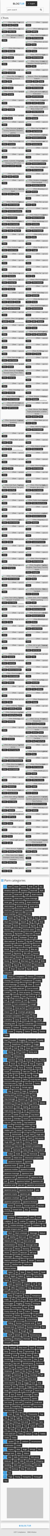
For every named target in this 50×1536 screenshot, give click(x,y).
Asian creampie (33, 902)
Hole (23, 1138)
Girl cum (7, 1114)
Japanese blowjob (30, 1202)
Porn (10, 836)
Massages (8, 1256)
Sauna (19, 1367)
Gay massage (9, 1099)
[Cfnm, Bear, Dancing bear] (37, 751)
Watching (11, 276)
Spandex (35, 295)
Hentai (18, 1130)
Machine (35, 1249)
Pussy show (16, 1307)
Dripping (19, 1031)
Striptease (8, 1371)
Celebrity (11, 709)
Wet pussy (35, 1457)
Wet (9, 1457)
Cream (24, 1020)
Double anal (38, 1048)
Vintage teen (9, 1453)
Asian (16, 886)
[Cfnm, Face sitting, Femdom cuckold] (13, 798)
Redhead (20, 1327)
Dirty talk (7, 1048)
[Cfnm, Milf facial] (13, 814)
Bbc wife (27, 953)
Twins (20, 1434)
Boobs (10, 918)
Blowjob (7, 926)
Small (15, 1355)
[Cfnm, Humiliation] (13, 215)
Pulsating (26, 1315)
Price (15, 25)
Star (12, 1394)
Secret (19, 1410)
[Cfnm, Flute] (37, 420)
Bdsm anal (8, 957)
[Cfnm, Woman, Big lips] (13, 849)
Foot (34, 334)
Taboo (7, 1422)
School (13, 1351)
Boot (41, 732)
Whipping (39, 1461)
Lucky (34, 851)
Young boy (27, 1477)
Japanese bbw (36, 1177)
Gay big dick (25, 1103)
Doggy (36, 1044)
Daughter (35, 572)
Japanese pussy (10, 1190)
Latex (31, 1217)
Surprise (11, 657)
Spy (5, 1347)
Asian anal (34, 906)
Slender (21, 1387)
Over (6, 1288)
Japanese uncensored (35, 1185)
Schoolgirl (27, 1394)
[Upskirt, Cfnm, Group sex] (13, 318)
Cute (14, 992)
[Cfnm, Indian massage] (13, 305)
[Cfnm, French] (37, 790)
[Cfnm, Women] (13, 736)
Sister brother (9, 1383)
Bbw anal (17, 929)
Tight (18, 1418)
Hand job (11, 663)
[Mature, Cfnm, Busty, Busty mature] (37, 77)
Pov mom (20, 1319)
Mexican (23, 1252)
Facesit (34, 118)
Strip (39, 1383)
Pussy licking (32, 1319)
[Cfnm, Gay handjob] (37, 128)
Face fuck (28, 1083)
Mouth (7, 1264)
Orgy (10, 622)
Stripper (40, 321)
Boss (14, 949)
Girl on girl (36, 650)
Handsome (38, 1130)
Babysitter (8, 973)
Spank (17, 1371)
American (8, 898)
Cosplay (33, 1000)
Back (6, 969)
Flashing (38, 1067)
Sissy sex (11, 289)
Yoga (10, 1477)
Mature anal (9, 1241)
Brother (21, 941)
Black (6, 922)
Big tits (33, 926)
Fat (5, 1075)
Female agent (27, 1087)
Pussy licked (9, 1319)
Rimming (7, 1331)
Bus (36, 918)
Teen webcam (10, 1434)
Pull (34, 1315)
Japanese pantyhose (12, 1202)
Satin (26, 1367)
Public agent (33, 1299)
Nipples (23, 1280)
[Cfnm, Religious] (13, 565)
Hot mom (28, 1130)
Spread (17, 1335)
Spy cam (16, 1363)
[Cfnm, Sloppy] (37, 699)
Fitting (38, 354)
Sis (38, 1351)
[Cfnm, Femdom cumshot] (37, 135)
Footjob (29, 1067)
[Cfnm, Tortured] (13, 141)
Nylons (28, 1276)
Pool (40, 1315)
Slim (14, 1387)
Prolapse (36, 1303)
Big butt (15, 961)
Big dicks (7, 965)
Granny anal (9, 1095)
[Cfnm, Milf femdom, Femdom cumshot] (13, 404)
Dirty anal (32, 1040)
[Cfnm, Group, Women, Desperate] (37, 720)
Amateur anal (22, 906)
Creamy (7, 1027)
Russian (19, 1323)
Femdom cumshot (38, 138)
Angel (27, 894)
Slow (30, 1371)
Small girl (28, 1390)
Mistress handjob (38, 609)
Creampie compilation (13, 1016)
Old (39, 1284)
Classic (7, 1012)
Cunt (25, 1000)
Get (25, 1111)
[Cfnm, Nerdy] (37, 299)
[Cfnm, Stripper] (37, 520)
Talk (35, 1434)
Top (41, 1414)
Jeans (12, 1181)
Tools (6, 1437)
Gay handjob (37, 131)
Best (41, 922)
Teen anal (24, 1422)
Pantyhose (36, 1296)
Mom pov (28, 1264)
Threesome (32, 1414)
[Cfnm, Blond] (37, 619)
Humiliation (12, 218)
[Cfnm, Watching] (13, 273)
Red (43, 1327)
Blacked (7, 929)
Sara (36, 1394)
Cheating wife (9, 1023)
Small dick (38, 1402)
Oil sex (22, 1292)
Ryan (39, 1323)
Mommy (26, 1249)
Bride (43, 961)
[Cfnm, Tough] (37, 247)
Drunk (10, 1031)
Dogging (22, 1040)
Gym (34, 1095)
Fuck (14, 1067)
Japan (21, 1165)
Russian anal (29, 1323)
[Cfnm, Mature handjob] (37, 215)
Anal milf (33, 890)
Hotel (17, 1138)
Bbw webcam (9, 941)
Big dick (29, 941)
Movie (17, 1249)
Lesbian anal (22, 1217)
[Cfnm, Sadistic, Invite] (13, 299)
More (19, 1241)
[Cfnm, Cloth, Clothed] (37, 100)
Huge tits (18, 1142)
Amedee (11, 393)
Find (31, 1064)
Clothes (16, 1027)
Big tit (29, 969)
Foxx (34, 45)
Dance (10, 194)
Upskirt (5, 321)
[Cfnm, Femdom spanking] (13, 208)
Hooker (7, 1150)
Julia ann (21, 1185)
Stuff (10, 1335)
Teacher (18, 1426)
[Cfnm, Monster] (13, 48)
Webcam (7, 1461)
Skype (37, 1371)
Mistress (40, 1260)
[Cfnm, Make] (13, 539)
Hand (31, 1134)
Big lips (18, 851)
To (11, 1426)
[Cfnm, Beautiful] (37, 680)
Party (10, 1296)
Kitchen (41, 1205)
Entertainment (37, 308)
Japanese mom (10, 1165)
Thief (12, 1430)
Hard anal (16, 1150)
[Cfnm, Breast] (37, 189)
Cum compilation (21, 1004)
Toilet (5, 468)
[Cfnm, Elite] (13, 868)
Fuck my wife (35, 1079)
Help (10, 25)
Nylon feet (38, 1276)
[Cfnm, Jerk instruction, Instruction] (37, 92)
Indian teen (18, 1158)
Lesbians (36, 1225)
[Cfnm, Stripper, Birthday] (37, 396)
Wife (16, 1457)
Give (16, 1103)
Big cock (7, 937)
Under (18, 1445)
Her (33, 1126)
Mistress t (11, 786)
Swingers (7, 1375)
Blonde (38, 941)
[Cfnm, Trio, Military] (37, 686)
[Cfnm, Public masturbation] (37, 500)
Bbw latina (18, 945)
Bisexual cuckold (38, 616)
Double (13, 1040)
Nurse (6, 1280)
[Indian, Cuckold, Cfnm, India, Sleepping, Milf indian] (13, 162)
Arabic (10, 58)
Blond (34, 622)
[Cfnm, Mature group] (37, 446)
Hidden (27, 1126)
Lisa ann (41, 1221)
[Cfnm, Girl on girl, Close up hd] (37, 646)
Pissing (27, 1303)
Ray (33, 741)
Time (25, 1418)
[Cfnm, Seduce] (37, 807)
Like (15, 1221)
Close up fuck (20, 1008)
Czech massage (10, 984)
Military (10, 683)
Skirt (23, 1379)
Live (6, 1225)
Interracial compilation (33, 1158)
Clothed (41, 103)
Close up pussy (24, 992)
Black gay (36, 945)
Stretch (7, 1387)
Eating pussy (12, 715)
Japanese (28, 1161)
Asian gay (8, 902)
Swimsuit (17, 1375)
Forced (28, 1060)
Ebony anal (33, 1052)
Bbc (35, 922)
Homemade (16, 1134)
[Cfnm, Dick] (13, 440)
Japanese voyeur (10, 1194)
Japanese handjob (26, 1190)
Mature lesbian (10, 1268)
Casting (22, 984)
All (36, 886)
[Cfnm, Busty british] (13, 790)
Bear (16, 194)
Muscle (15, 1252)
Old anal (13, 1292)
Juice (28, 1165)
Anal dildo (29, 910)
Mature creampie (11, 1260)
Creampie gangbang (26, 1012)
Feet (36, 1060)
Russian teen (9, 1327)
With (15, 1461)
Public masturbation (39, 503)
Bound (35, 953)
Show (22, 1355)
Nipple (13, 1276)
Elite (9, 871)
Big (30, 922)
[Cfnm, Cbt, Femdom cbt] (13, 446)
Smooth (7, 1342)
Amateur (24, 890)
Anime (23, 886)
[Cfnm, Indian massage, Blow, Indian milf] (37, 108)
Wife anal (29, 1461)
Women (41, 724)
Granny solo (34, 1111)
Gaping (25, 1107)
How (10, 177)
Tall (5, 1426)
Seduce (34, 810)
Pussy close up (10, 1311)
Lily (44, 1225)
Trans (40, 1422)
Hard (30, 1138)
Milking (34, 32)
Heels (34, 786)
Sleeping (17, 1339)
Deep (35, 1031)
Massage (33, 1233)
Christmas (8, 1008)
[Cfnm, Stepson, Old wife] (13, 807)
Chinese (30, 976)
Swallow (34, 1367)
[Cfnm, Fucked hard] (13, 247)
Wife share (31, 1469)
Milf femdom (12, 408)
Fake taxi (26, 1071)
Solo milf (18, 1402)
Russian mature (33, 1327)
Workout (15, 1469)
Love (38, 1217)
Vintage (32, 1449)
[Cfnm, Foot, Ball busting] (37, 331)
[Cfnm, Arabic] (13, 55)
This (6, 1430)
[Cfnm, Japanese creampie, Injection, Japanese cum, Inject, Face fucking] (37, 799)
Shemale (26, 1339)
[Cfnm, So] (37, 273)
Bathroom (29, 957)
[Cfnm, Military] (13, 680)
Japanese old (38, 1181)
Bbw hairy (25, 961)
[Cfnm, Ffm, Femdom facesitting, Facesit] (13, 77)
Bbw (22, 918)
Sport (6, 1367)
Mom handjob (13, 769)
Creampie (40, 976)
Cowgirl (33, 1004)
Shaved (42, 1339)
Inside (18, 1154)
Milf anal (33, 1252)
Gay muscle (8, 1107)
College (39, 1020)
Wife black (24, 1457)
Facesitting (16, 1071)
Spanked (11, 425)
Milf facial (11, 817)
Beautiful (35, 683)
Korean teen (17, 1209)
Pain (31, 1307)
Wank (34, 774)
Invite (18, 302)
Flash (25, 1064)
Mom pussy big (13, 750)
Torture (28, 1434)
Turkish (32, 1426)
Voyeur (11, 1449)
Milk (36, 1237)
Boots (16, 926)
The (24, 1430)
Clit (39, 996)
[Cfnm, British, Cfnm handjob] (13, 364)
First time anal (10, 1083)
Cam (24, 996)
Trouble (11, 110)
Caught (7, 996)
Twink (40, 1426)
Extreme (35, 594)
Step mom (23, 1347)
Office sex (11, 32)
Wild (33, 321)
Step (20, 1351)
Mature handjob (38, 218)
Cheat (38, 1027)
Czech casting (33, 1008)
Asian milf (18, 894)
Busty (41, 81)
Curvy (17, 1020)
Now (29, 1272)
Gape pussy (8, 1111)
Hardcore (8, 1146)
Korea (10, 1205)
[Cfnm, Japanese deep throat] (13, 36)
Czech (37, 984)
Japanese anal (9, 1185)
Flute (34, 423)
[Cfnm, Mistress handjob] (37, 606)
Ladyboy (7, 1221)
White (6, 1469)
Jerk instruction (37, 97)
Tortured (11, 144)
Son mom (8, 1402)
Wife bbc (37, 1465)
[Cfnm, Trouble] (13, 107)
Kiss (26, 1209)
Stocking (17, 1359)
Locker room (37, 629)
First (22, 1075)
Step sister (27, 1359)
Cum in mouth (32, 988)
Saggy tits (31, 1387)
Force (21, 1067)
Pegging (19, 1303)
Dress (6, 1044)
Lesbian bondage (17, 1225)
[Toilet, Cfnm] (13, 465)
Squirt (32, 1347)
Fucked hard (12, 250)
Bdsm (43, 918)
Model (31, 1260)
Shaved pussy (35, 1335)
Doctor (42, 1031)
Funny (37, 1083)
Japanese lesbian (23, 1181)
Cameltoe (8, 1020)
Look (28, 1225)
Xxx (9, 1473)
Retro (16, 1331)
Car (5, 1000)
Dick (9, 442)
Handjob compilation (33, 1146)
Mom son (22, 1237)
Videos (26, 1453)
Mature (29, 81)
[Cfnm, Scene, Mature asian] (37, 325)
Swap (6, 1390)
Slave (29, 1355)
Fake (34, 1071)
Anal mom (18, 910)
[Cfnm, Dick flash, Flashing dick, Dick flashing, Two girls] (13, 486)
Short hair (39, 1390)
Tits (5, 1418)
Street (6, 1379)
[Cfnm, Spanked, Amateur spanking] (13, 421)
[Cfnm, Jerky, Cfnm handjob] (13, 115)
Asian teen (18, 898)
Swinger (13, 1347)
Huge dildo (8, 1142)
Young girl (37, 1477)
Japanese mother (11, 1169)
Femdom (11, 1060)
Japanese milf (9, 1177)
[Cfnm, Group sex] (13, 280)
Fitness (17, 1079)
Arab (31, 886)
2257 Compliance (20, 1532)
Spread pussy (28, 1363)
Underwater (9, 1445)
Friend (6, 1087)
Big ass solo (23, 949)
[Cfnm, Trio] (37, 202)
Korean (18, 1205)
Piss (13, 1299)
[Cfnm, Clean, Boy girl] (13, 228)
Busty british (12, 793)
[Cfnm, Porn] (13, 833)
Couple (27, 1016)
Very (33, 66)
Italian (42, 1154)
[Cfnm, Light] (13, 840)
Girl (29, 1099)
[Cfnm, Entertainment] (37, 305)
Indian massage (37, 112)
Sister (25, 1335)
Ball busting (42, 334)
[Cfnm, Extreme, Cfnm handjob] (37, 590)
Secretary (39, 1363)
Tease (33, 1422)
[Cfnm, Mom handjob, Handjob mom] (13, 765)
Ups (17, 1441)
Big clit (16, 965)
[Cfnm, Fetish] (13, 85)
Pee (24, 1299)
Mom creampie (21, 1233)
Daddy (40, 1040)
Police (27, 1311)
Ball (35, 969)
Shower (7, 1355)
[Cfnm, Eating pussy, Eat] (13, 712)
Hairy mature (39, 1150)
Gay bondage (35, 1118)
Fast (28, 1075)
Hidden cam (9, 1130)
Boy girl (17, 231)
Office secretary (37, 780)
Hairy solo (27, 1150)
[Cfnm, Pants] (37, 48)
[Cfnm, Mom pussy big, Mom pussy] (13, 746)
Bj (17, 918)
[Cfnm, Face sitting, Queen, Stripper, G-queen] (13, 598)
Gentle (16, 1114)
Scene (34, 328)
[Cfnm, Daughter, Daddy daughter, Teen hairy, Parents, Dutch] (37, 567)
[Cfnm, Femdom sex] (37, 141)
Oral (6, 1292)
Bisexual (7, 953)
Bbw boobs (38, 965)
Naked (20, 1276)
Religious (11, 568)
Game (34, 1103)
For (19, 1064)
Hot (25, 1134)
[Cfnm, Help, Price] (13, 22)
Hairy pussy (38, 1138)
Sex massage (9, 1410)
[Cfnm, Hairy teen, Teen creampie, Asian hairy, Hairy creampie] (13, 857)
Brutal (6, 949)
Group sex (12, 282)
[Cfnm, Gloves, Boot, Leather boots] (37, 728)
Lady (25, 1229)
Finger (35, 1075)
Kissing (7, 1209)
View (18, 1449)
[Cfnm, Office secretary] (37, 777)
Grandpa (17, 1118)
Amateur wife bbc (11, 890)
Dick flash (11, 490)
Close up (11, 378)
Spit (41, 1375)
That (31, 1418)
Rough (23, 1331)
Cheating (36, 992)
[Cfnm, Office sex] (13, 29)
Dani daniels (12, 360)
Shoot (19, 709)
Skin (23, 1371)
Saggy (26, 1383)
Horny (27, 1142)
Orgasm (27, 1284)
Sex (12, 1367)
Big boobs (19, 933)
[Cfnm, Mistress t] (13, 784)
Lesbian (11, 1217)
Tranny (15, 1422)
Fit (33, 354)
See (41, 1359)
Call (13, 1012)
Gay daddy (17, 1122)
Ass (41, 886)
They (31, 1430)
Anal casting (19, 902)
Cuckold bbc (29, 1023)
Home (6, 1134)
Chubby (38, 980)
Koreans (34, 1209)
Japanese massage (11, 1173)
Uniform (25, 1441)
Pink (42, 1299)
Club (34, 1016)
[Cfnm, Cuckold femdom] (37, 539)
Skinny (15, 1342)
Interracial (33, 1154)
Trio (33, 205)
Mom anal (8, 1249)
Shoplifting (16, 1406)
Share (19, 1394)
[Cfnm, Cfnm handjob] (37, 35)
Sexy (19, 1383)
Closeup (7, 980)
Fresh (13, 1064)
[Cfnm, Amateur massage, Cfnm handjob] (37, 181)
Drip (21, 1048)
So (33, 276)
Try (37, 1418)
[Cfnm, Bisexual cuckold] (37, 613)
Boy (40, 926)
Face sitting (12, 603)
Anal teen (8, 910)
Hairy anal (8, 1138)
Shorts (6, 1406)
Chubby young (27, 1027)
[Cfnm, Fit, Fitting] (37, 351)
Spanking (7, 1339)
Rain (40, 417)
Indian (5, 166)
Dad (6, 1040)
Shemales (27, 1406)
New (22, 1272)
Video (19, 1453)
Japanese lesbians (15, 1161)
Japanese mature (27, 1169)
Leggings (31, 1221)
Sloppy (34, 702)
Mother (13, 1237)
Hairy (10, 1126)
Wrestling (28, 1465)
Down (28, 1048)
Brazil (37, 933)
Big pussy (17, 953)
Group (10, 94)
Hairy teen (12, 862)
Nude (43, 1272)
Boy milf (21, 969)
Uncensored (36, 1441)
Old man (37, 1288)
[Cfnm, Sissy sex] (13, 286)
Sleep (35, 1339)
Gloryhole (34, 1107)
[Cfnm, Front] (13, 820)
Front (10, 823)
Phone (6, 1307)
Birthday (11, 722)
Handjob (18, 1126)
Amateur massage (38, 185)
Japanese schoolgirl (35, 1198)
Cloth (34, 103)
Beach (23, 922)
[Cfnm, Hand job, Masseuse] (13, 660)
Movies (23, 1260)
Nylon (10, 1272)
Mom (10, 1233)
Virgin (25, 1449)
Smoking (7, 1359)
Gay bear (7, 1118)
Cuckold (12, 166)
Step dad (15, 1379)
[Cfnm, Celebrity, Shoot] (13, 706)
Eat (20, 715)
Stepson (11, 810)
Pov (19, 1299)
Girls (34, 603)
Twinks (43, 1434)
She (35, 1359)
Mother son (16, 1264)
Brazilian (39, 957)
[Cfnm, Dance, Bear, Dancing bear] (13, 190)
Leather (23, 1221)
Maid (31, 1237)
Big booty (8, 933)
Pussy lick (8, 1315)
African (28, 914)
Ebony (10, 1052)
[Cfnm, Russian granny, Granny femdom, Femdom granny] (13, 130)
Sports (34, 1398)
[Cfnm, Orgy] (13, 619)
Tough (34, 250)
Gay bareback (29, 1122)
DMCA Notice (31, 1532)
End (17, 1052)
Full (11, 1075)
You (5, 1480)
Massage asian (32, 1245)
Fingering (39, 1064)
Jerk (23, 1198)
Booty (6, 961)
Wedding (7, 1465)
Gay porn (21, 1099)
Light (10, 843)
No (17, 1272)
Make (10, 542)
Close (10, 976)
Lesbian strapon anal (12, 1229)
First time (8, 1079)
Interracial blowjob (38, 845)
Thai (23, 1414)
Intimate (7, 1158)
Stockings (34, 1375)
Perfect (17, 1315)
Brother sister (28, 929)
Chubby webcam (17, 988)
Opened (18, 1284)
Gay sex (7, 1122)
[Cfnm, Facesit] (37, 115)
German (19, 1095)
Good (25, 1118)
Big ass (29, 918)
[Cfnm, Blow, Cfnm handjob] (37, 576)
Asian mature (37, 894)
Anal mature (9, 906)
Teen (10, 1414)
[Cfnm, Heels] (37, 784)
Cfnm (4, 25)
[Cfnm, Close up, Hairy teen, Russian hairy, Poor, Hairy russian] (13, 372)
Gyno (27, 1095)
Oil (34, 1284)
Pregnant (18, 1296)
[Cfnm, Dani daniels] (13, 357)
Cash (20, 1023)
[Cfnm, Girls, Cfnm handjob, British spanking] (37, 598)
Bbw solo (29, 933)
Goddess (35, 224)
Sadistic (11, 302)
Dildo (6, 1035)
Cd (11, 1000)
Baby (39, 929)
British (10, 367)
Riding (10, 1323)
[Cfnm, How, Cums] (13, 174)
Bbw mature (27, 965)
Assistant (11, 73)
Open (10, 1284)
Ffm (9, 81)
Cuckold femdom (38, 542)
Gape (24, 1091)
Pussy (27, 1296)
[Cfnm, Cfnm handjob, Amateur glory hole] (37, 486)
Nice (6, 1276)
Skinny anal (31, 1379)
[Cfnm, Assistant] (13, 70)
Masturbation (9, 1245)
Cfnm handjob (37, 38)
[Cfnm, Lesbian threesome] (13, 758)
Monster (11, 51)
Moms (6, 1252)
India (25, 1154)
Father (25, 1079)
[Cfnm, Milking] (37, 29)
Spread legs (29, 1351)
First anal (15, 1087)
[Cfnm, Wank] (37, 771)
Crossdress (40, 1023)
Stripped (7, 1398)
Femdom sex (36, 144)
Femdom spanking (14, 211)
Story (36, 1355)
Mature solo (28, 1256)
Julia (37, 1190)
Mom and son (28, 1241)
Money (20, 1245)
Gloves (34, 417)
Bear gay (33, 937)
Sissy (6, 1351)
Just (5, 1181)
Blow (34, 579)
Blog (18, 3)
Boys (13, 969)
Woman (11, 851)
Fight (20, 1083)
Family (20, 1060)
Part (25, 1307)
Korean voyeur (30, 1205)
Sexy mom (37, 1406)
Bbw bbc (18, 957)
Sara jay (7, 1363)
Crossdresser (27, 980)
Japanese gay (25, 1194)
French (34, 793)
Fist (40, 1071)
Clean (10, 231)
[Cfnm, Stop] (13, 699)
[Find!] (40, 9)
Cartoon (17, 1000)
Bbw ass (34, 949)
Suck (33, 1383)
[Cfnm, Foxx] (37, 42)
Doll (15, 1048)
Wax (22, 1469)
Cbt (9, 449)
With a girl (18, 1465)
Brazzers (24, 926)
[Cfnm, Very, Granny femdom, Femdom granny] (37, 62)
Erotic (23, 1052)
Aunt (41, 890)
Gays (18, 1107)
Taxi (25, 1426)
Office (13, 1288)
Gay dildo (25, 1114)
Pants (34, 51)
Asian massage (31, 898)
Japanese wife (23, 1177)
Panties (35, 1311)
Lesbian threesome (15, 761)
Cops (32, 1020)
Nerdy (34, 302)
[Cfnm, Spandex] (37, 293)
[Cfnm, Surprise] (13, 654)
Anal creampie (10, 914)
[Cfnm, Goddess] (37, 221)
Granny (17, 1091)
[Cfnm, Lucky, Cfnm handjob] (37, 849)
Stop (10, 702)
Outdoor (21, 1288)
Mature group (37, 449)
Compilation (20, 976)
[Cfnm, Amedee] (13, 390)
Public (6, 1299)
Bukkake (23, 937)
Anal (10, 886)
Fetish (10, 88)
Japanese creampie (39, 804)
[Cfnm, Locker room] (37, 626)
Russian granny (13, 136)
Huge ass (40, 1134)
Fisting (42, 1060)
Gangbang (33, 1091)
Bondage (14, 922)
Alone (20, 914)
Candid (7, 992)
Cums (16, 177)
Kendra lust (8, 1213)
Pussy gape (8, 1303)
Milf (5, 1237)
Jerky (10, 118)
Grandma (8, 1103)
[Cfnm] (37, 22)
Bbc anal (34, 961)
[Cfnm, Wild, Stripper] (37, 318)
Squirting (26, 1398)
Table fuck (40, 741)
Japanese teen (27, 1173)
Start (6, 1394)
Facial (6, 1071)
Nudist (35, 1272)
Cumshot (8, 1004)
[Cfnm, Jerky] (37, 234)
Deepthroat (16, 1044)
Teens (14, 1437)
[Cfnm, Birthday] (13, 719)
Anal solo (8, 894)
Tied (11, 1418)
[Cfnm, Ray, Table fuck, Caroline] (37, 737)
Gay (9, 1091)
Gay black (35, 1114)
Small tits (28, 1402)
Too (18, 1430)
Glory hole (37, 1099)
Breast (34, 192)
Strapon (40, 1347)
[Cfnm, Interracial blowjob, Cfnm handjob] (37, 841)
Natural (15, 1280)
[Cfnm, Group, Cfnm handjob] (13, 91)
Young (17, 1477)
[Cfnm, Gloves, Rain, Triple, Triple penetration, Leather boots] (37, 411)
